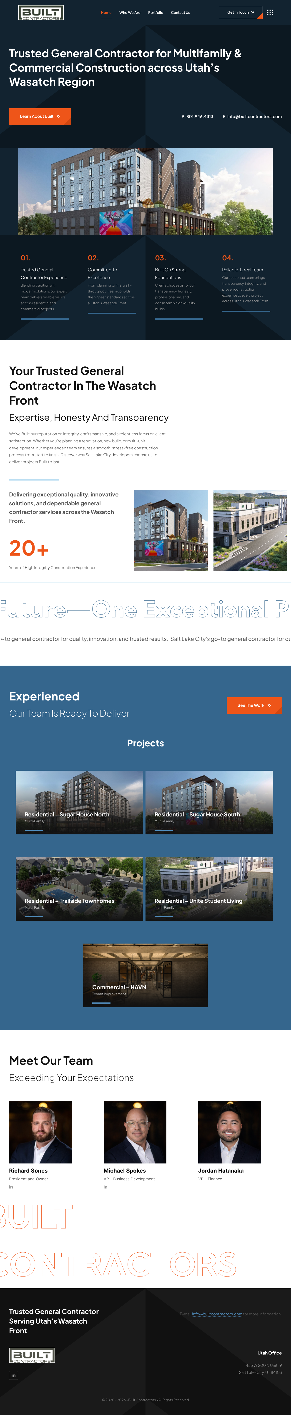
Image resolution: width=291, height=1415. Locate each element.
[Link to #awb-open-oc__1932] (270, 12)
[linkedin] (11, 1186)
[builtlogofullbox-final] (41, 6)
